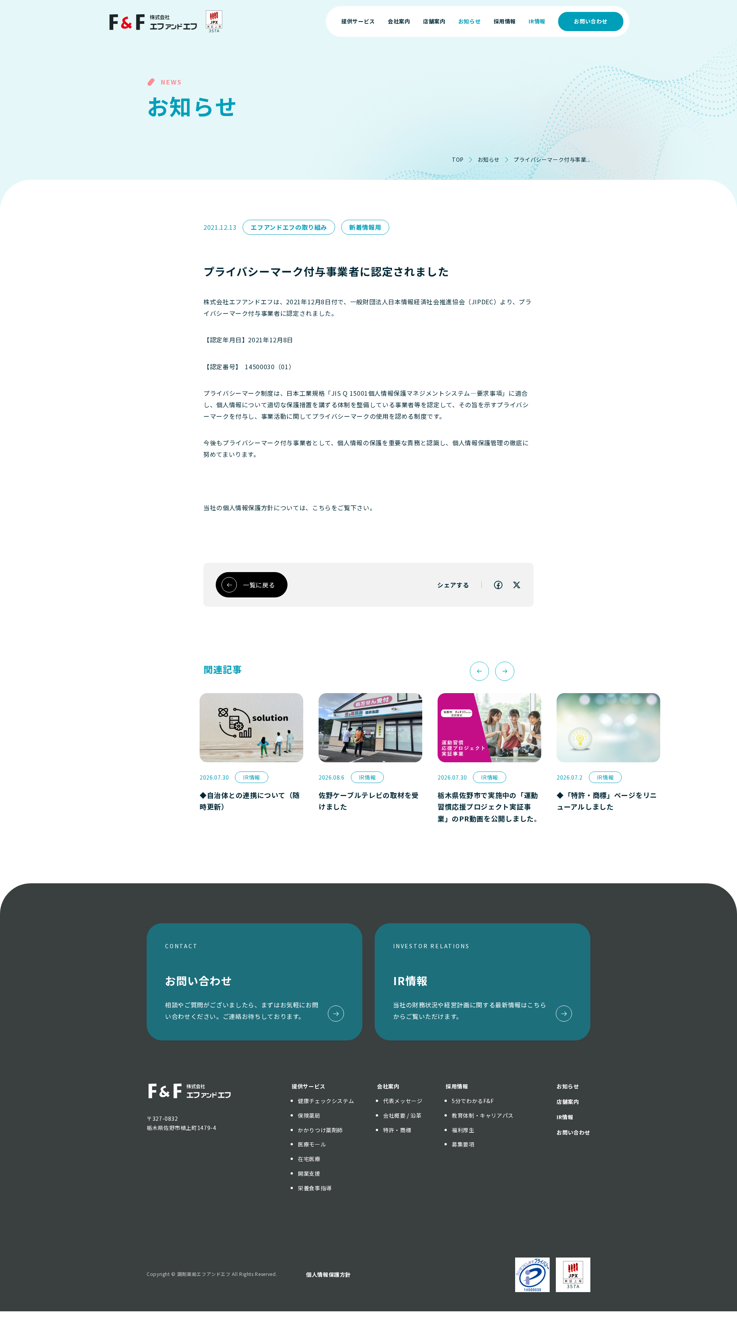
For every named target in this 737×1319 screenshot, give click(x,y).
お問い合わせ (591, 21)
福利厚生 (463, 1130)
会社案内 (388, 1086)
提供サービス (309, 1086)
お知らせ (489, 159)
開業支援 (309, 1173)
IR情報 (565, 1117)
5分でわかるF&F (473, 1101)
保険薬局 (309, 1115)
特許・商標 (397, 1130)
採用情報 (457, 1086)
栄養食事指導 (315, 1188)
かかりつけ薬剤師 (320, 1130)
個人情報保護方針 (328, 1274)
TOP (458, 159)
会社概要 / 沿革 (402, 1115)
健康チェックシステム (326, 1101)
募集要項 (463, 1144)
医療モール (312, 1144)
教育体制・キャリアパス (483, 1115)
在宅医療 (309, 1159)
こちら (321, 507)
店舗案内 (568, 1101)
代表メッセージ (402, 1101)
